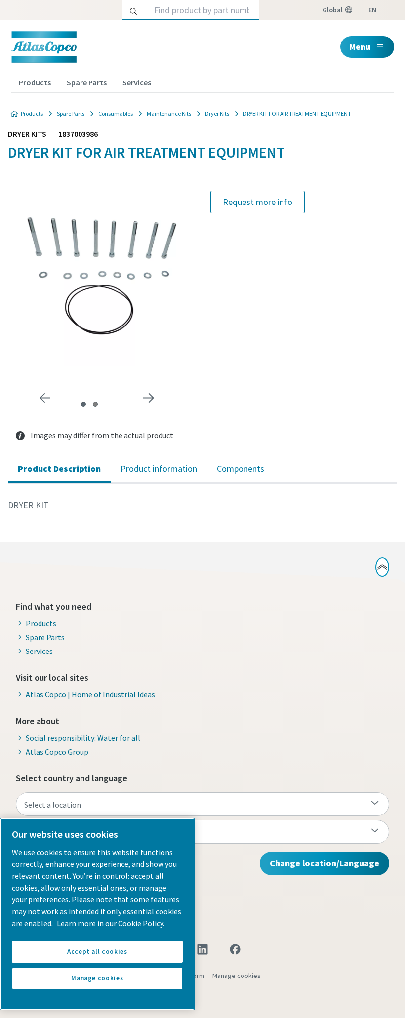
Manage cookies (236, 975)
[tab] (83, 404)
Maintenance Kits (169, 113)
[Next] (149, 398)
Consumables (115, 113)
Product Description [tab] (59, 468)
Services (136, 82)
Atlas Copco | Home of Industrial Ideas (90, 694)
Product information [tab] (159, 468)
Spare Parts (87, 82)
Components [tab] (240, 468)
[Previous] (45, 398)
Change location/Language (324, 863)
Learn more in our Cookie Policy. (110, 923)
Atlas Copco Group (57, 752)
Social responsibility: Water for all (83, 738)
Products (35, 82)
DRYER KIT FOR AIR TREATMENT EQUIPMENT (297, 113)
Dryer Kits (217, 113)
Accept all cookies (97, 951)
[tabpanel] (202, 505)
